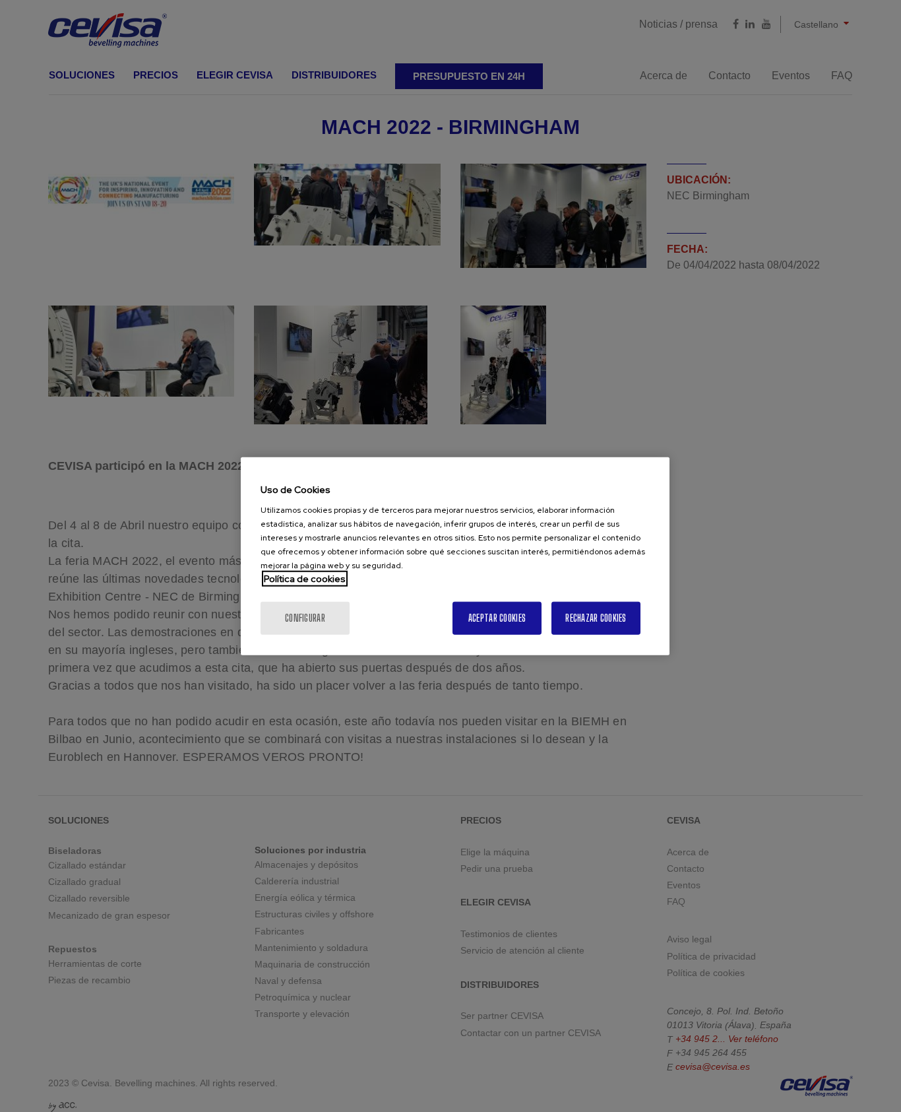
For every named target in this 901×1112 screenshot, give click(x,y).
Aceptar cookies (497, 618)
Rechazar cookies (595, 618)
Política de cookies (305, 579)
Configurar (305, 618)
